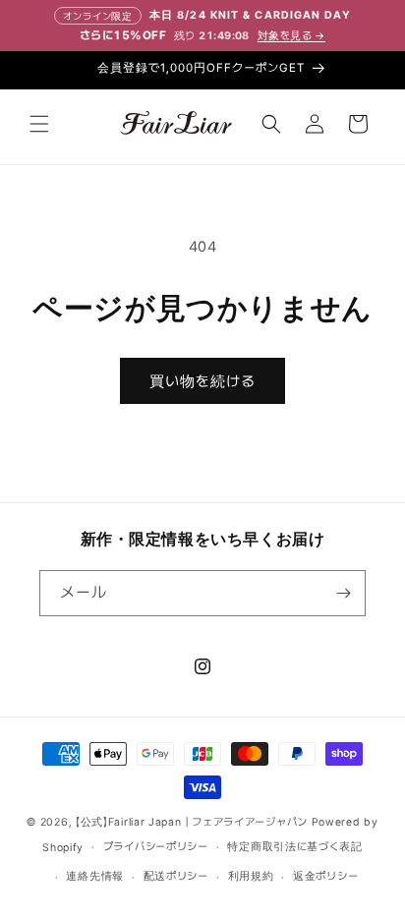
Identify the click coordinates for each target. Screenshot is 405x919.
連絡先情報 (95, 876)
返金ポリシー (325, 876)
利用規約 (251, 876)
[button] (39, 123)
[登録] (343, 593)
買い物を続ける (202, 381)
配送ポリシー (176, 876)
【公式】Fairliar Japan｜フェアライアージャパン (192, 822)
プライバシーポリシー (155, 846)
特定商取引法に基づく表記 (294, 846)
